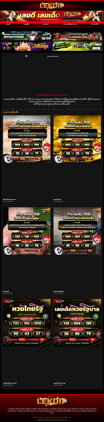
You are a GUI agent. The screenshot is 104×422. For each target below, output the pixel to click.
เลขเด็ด (26, 24)
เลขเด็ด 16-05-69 (59, 383)
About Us (67, 417)
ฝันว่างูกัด (6, 291)
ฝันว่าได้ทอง (57, 199)
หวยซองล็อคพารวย (70, 24)
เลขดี (8, 24)
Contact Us (59, 417)
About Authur (38, 417)
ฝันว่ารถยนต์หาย (59, 291)
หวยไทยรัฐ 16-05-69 (10, 383)
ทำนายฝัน (94, 24)
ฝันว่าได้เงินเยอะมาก (9, 199)
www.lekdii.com (62, 420)
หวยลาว (46, 24)
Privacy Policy (49, 417)
